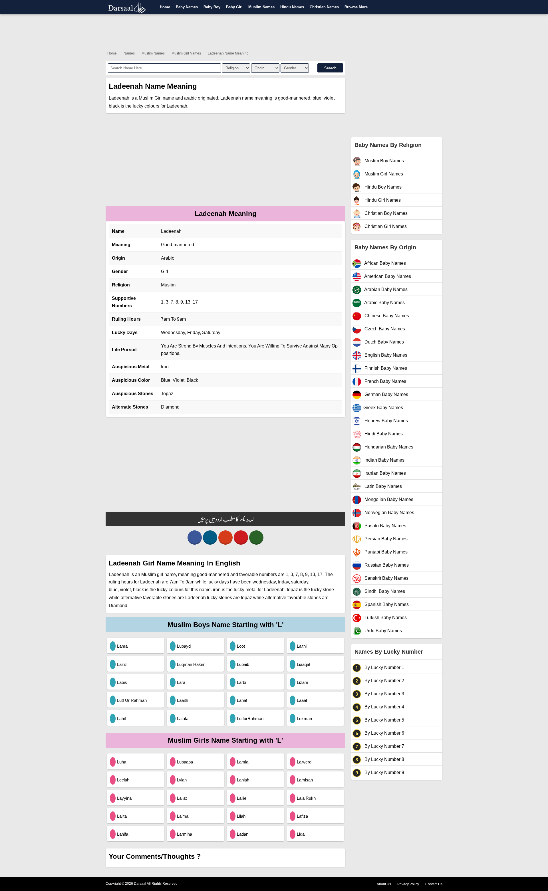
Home (165, 7)
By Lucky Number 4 (383, 706)
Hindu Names (292, 7)
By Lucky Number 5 (383, 720)
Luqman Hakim (191, 664)
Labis (122, 682)
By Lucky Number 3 (383, 693)
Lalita (122, 816)
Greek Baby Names (383, 407)
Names (129, 53)
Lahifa (122, 834)
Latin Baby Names (382, 486)
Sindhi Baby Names (384, 591)
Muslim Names (261, 7)
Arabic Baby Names (384, 302)
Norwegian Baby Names (388, 512)
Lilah (241, 816)
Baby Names (187, 7)
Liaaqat (303, 664)
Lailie (241, 798)
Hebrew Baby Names (385, 420)
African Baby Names (384, 263)
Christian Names (324, 7)
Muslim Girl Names (186, 53)
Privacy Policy (408, 884)
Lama (122, 646)
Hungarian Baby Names (388, 447)
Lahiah (243, 779)
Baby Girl (234, 7)
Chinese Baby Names (386, 315)
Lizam (302, 682)
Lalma (182, 816)
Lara (181, 682)
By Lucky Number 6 (383, 733)
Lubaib (243, 664)
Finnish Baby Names (385, 368)
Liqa (301, 834)
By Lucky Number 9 (383, 772)
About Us (384, 884)
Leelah (123, 779)
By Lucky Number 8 (383, 759)
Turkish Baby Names (385, 617)
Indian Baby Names (383, 460)
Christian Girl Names (385, 226)
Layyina (124, 798)
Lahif (121, 718)
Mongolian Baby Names (388, 499)
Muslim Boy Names (383, 160)
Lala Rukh (306, 798)
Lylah (182, 779)
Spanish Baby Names (386, 604)
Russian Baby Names (386, 565)
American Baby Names (387, 276)
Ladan (242, 834)
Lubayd (184, 646)
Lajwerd (304, 761)
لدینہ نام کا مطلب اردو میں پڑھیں (225, 519)
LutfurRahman (250, 718)
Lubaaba (185, 761)
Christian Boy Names (385, 213)
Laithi (302, 646)
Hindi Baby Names (383, 433)
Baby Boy (212, 7)
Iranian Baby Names (384, 473)
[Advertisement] (274, 31)
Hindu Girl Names (382, 200)
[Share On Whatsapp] (256, 537)
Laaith (182, 700)
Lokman (304, 718)
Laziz (122, 664)
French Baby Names (384, 381)
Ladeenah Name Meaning (228, 53)
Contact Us (433, 884)
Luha (121, 761)
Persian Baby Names (385, 538)
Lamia (242, 761)
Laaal (302, 700)
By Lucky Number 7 (383, 746)
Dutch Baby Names (383, 342)
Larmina (184, 834)
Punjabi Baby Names (385, 551)
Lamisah (305, 779)
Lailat (182, 798)
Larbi (241, 682)
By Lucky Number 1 (383, 667)
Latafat (183, 718)
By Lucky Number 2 (383, 680)
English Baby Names (385, 355)
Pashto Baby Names (384, 525)
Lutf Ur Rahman (132, 700)
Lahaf (242, 700)
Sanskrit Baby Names (385, 578)
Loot (241, 646)
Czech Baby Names (384, 328)
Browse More (356, 7)
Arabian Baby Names (385, 289)
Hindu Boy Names (382, 187)
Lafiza (302, 816)
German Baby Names (385, 394)
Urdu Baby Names (382, 630)
